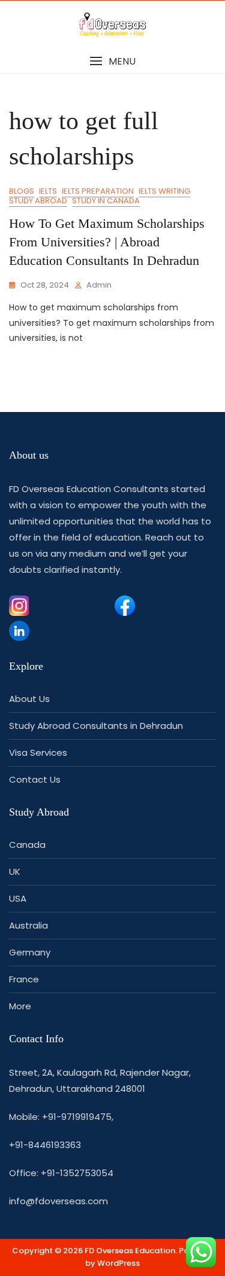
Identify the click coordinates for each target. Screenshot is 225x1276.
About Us (29, 698)
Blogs (21, 191)
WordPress (118, 1263)
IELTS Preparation (98, 191)
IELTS (48, 191)
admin (99, 285)
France (24, 979)
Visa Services (38, 752)
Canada (27, 844)
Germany (29, 952)
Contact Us (35, 779)
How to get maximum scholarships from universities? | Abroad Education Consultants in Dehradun (107, 242)
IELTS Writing (164, 191)
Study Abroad (38, 200)
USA (17, 898)
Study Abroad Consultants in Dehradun (96, 725)
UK (14, 871)
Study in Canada (106, 200)
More (20, 1006)
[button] (112, 61)
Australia (28, 925)
